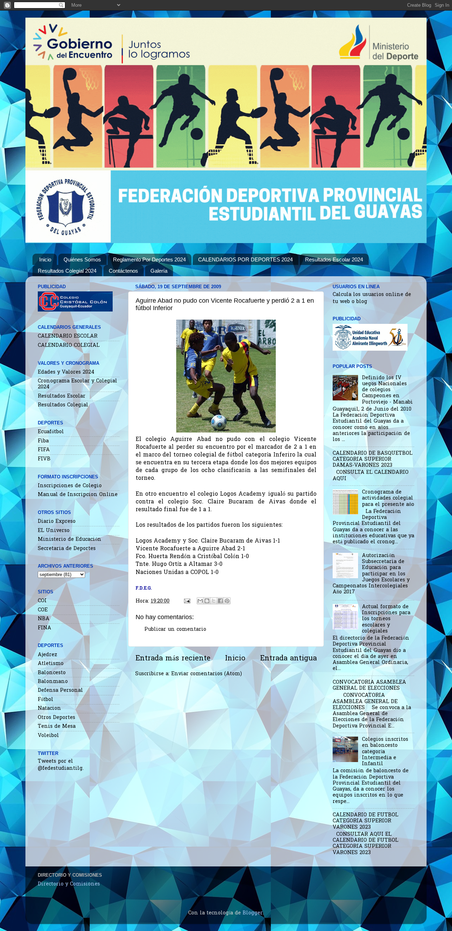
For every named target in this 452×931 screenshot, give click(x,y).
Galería (158, 271)
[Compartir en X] (213, 600)
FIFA (44, 450)
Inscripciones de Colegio (70, 486)
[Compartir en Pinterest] (227, 600)
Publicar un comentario (175, 629)
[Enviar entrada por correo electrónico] (187, 601)
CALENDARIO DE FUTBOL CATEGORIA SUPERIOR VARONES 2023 (365, 821)
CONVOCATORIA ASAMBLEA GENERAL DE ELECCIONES (369, 685)
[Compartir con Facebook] (220, 600)
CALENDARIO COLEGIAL (69, 345)
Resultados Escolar (61, 396)
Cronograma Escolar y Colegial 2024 (77, 384)
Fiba (43, 441)
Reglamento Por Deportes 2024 (149, 259)
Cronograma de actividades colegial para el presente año (388, 498)
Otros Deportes (56, 717)
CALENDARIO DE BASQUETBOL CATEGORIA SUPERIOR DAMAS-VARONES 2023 (372, 460)
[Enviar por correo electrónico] (200, 600)
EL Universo (54, 530)
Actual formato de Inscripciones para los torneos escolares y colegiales (386, 619)
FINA (44, 628)
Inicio (45, 259)
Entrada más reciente (172, 658)
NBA (43, 619)
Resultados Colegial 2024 (67, 271)
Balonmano (53, 681)
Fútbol (45, 699)
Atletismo (51, 663)
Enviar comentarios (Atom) (206, 674)
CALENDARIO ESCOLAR (67, 336)
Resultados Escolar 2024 (334, 259)
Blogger (253, 913)
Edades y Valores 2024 (66, 372)
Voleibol (48, 735)
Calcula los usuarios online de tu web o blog (372, 298)
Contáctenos (123, 271)
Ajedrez (47, 655)
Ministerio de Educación (69, 539)
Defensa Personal (60, 690)
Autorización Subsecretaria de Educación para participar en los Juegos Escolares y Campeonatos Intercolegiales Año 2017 (371, 574)
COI (42, 601)
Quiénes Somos (82, 259)
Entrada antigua (288, 658)
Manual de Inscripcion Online (78, 494)
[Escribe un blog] (206, 600)
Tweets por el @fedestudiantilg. (61, 765)
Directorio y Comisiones (69, 884)
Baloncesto (52, 673)
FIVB (44, 459)
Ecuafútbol (51, 432)
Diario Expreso (57, 521)
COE (43, 610)
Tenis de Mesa (57, 726)
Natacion (49, 708)
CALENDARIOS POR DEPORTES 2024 (245, 259)
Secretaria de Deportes (67, 548)
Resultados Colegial (63, 405)
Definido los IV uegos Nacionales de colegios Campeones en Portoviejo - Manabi (387, 390)
